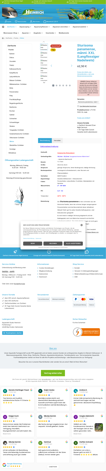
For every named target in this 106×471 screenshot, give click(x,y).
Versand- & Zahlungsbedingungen (86, 271)
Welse (12, 141)
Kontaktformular (19, 284)
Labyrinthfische (15, 76)
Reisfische (13, 107)
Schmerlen (13, 118)
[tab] (45, 140)
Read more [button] (42, 408)
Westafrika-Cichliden (17, 145)
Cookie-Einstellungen (46, 268)
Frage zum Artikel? (83, 118)
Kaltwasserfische (15, 69)
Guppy (12, 65)
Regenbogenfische (16, 103)
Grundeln (13, 61)
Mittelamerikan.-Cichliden (18, 84)
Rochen (12, 111)
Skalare (12, 126)
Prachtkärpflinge (15, 99)
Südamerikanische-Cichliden (19, 134)
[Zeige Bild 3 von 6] (60, 85)
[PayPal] (76, 299)
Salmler (12, 115)
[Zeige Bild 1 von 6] (53, 85)
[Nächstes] (71, 65)
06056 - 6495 (8, 271)
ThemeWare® (76, 381)
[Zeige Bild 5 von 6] (66, 85)
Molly (11, 88)
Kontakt (77, 268)
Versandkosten (46, 379)
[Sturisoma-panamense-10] (61, 66)
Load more (53, 467)
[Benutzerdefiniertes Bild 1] (86, 332)
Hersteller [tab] (57, 140)
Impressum (43, 277)
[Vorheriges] (51, 65)
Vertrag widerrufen (53, 373)
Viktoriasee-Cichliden (17, 137)
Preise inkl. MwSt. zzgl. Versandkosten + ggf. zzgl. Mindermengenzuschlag (85, 74)
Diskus (12, 57)
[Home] (4, 27)
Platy (11, 96)
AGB (75, 277)
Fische (11, 50)
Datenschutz (43, 274)
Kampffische (14, 73)
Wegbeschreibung (45, 271)
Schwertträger (14, 122)
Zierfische (11, 46)
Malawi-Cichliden (15, 80)
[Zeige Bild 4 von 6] (63, 85)
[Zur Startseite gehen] (53, 13)
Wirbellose (12, 153)
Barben (12, 54)
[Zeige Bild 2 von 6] (56, 85)
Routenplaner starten (14, 333)
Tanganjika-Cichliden (17, 130)
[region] (56, 66)
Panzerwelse (14, 92)
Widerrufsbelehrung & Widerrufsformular (88, 274)
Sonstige (13, 149)
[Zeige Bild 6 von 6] (70, 85)
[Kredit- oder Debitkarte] (87, 299)
